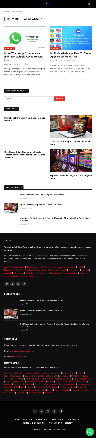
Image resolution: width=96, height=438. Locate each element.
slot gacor (69, 381)
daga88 (7, 267)
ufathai (30, 387)
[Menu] (7, 4)
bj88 (64, 373)
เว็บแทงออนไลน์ (56, 273)
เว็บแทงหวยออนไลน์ (26, 276)
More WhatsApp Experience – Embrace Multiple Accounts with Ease (23, 56)
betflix (34, 390)
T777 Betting (31, 273)
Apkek (8, 64)
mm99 (64, 270)
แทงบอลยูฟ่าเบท (32, 379)
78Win (80, 373)
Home (6, 11)
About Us (27, 419)
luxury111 (48, 393)
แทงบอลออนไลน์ (70, 273)
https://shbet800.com (35, 381)
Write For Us (55, 423)
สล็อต (38, 270)
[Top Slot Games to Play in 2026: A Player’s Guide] (71, 160)
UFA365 (8, 384)
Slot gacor (52, 387)
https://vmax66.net (50, 379)
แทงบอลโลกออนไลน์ (82, 379)
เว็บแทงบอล (83, 273)
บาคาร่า (50, 381)
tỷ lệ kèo (50, 267)
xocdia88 (85, 270)
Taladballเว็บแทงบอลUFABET (63, 384)
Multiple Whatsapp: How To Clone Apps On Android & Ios (70, 55)
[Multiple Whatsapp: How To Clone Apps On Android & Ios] (71, 38)
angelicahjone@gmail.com (22, 351)
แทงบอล (53, 376)
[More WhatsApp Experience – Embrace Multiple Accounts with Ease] (25, 38)
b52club (38, 384)
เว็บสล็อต (41, 267)
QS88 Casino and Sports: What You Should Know (70, 142)
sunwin (45, 270)
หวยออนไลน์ (25, 390)
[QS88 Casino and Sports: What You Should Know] (71, 126)
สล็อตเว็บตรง (31, 267)
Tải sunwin (18, 384)
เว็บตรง (21, 379)
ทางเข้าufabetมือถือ (67, 387)
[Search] (89, 4)
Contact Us (41, 419)
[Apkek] (48, 4)
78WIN (72, 373)
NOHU (12, 393)
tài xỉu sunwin (66, 379)
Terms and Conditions (34, 423)
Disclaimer (73, 419)
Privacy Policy (57, 419)
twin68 (80, 267)
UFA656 (74, 376)
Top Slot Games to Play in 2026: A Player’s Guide (71, 177)
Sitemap (69, 423)
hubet (6, 376)
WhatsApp (9, 48)
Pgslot (12, 379)
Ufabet (20, 373)
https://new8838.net (15, 381)
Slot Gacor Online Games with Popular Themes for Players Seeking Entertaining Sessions (24, 155)
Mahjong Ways (10, 270)
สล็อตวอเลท (60, 267)
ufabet (45, 373)
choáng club (55, 373)
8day (77, 270)
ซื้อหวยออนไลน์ (18, 267)
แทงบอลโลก (71, 267)
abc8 (22, 387)
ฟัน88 (57, 270)
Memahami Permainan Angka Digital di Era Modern (24, 119)
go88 (20, 270)
